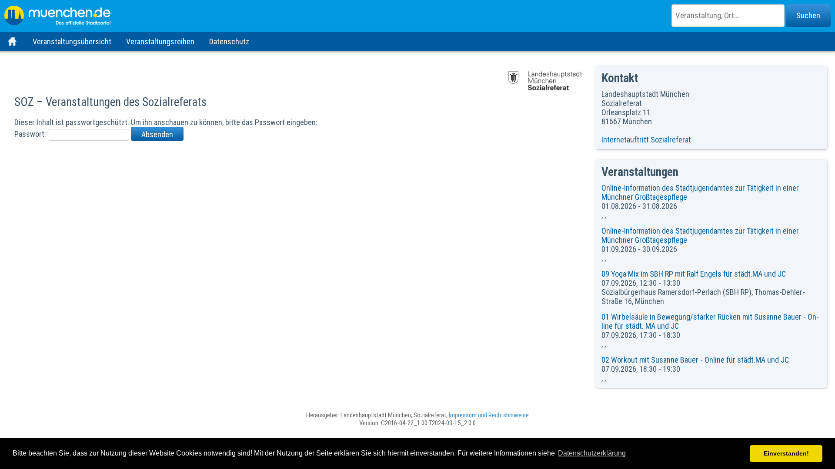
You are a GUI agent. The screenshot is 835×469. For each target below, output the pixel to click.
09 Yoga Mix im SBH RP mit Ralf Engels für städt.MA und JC (693, 273)
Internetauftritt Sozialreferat (646, 139)
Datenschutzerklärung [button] (592, 453)
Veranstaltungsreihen (160, 41)
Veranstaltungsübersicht (72, 41)
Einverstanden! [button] (786, 453)
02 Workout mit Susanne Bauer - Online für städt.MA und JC (695, 359)
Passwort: (31, 134)
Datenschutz (229, 41)
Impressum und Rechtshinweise (489, 415)
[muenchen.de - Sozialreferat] (417, 13)
